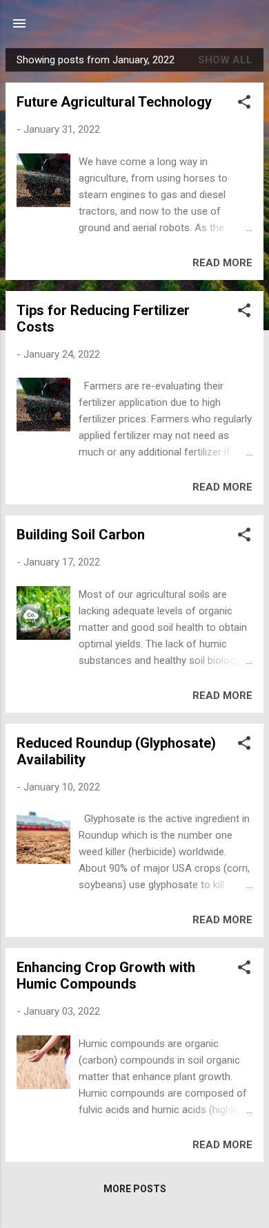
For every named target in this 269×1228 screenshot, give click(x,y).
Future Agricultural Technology (114, 102)
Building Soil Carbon (81, 534)
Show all (225, 60)
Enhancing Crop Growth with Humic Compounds (106, 975)
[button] (244, 104)
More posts (134, 1188)
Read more (222, 263)
